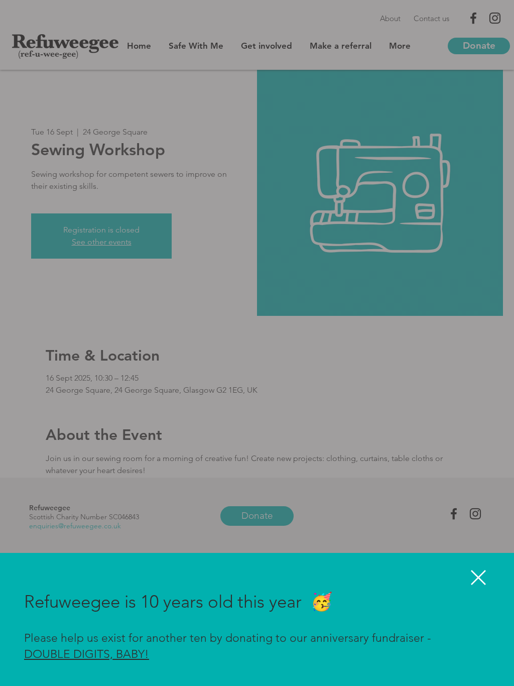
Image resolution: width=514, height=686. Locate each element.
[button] (478, 577)
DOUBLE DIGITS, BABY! (86, 654)
